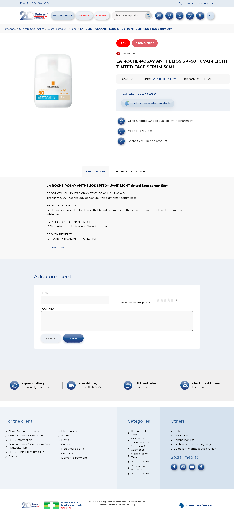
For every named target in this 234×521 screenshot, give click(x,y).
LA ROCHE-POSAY (164, 79)
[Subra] (33, 16)
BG (210, 15)
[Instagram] (183, 466)
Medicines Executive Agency (192, 444)
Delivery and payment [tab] (131, 171)
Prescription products (139, 467)
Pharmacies (69, 431)
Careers (66, 444)
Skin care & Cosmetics (31, 28)
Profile (178, 431)
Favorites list (182, 435)
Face (74, 28)
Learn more (44, 387)
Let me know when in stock (151, 103)
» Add (73, 338)
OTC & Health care (140, 432)
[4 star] (168, 300)
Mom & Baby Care (139, 455)
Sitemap (66, 435)
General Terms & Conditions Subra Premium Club (30, 446)
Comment (48, 308)
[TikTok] (201, 466)
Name (45, 293)
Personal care (140, 461)
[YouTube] (192, 466)
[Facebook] (174, 466)
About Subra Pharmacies (24, 431)
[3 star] (165, 300)
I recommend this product (136, 302)
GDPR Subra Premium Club (26, 452)
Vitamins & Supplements (140, 440)
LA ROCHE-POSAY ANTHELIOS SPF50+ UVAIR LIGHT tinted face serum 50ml (126, 28)
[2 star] (161, 300)
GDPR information (20, 440)
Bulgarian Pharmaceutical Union (195, 448)
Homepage (9, 28)
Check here (67, 508)
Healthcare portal (73, 448)
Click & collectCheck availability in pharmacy (160, 121)
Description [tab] (95, 171)
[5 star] (172, 300)
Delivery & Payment (74, 457)
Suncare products (57, 28)
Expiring (102, 15)
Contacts (67, 453)
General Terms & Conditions (26, 435)
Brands (12, 456)
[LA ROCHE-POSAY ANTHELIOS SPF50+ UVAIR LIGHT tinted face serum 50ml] (53, 84)
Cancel (51, 338)
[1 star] (158, 300)
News (65, 440)
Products (65, 15)
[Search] (148, 15)
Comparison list (184, 440)
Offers (84, 15)
